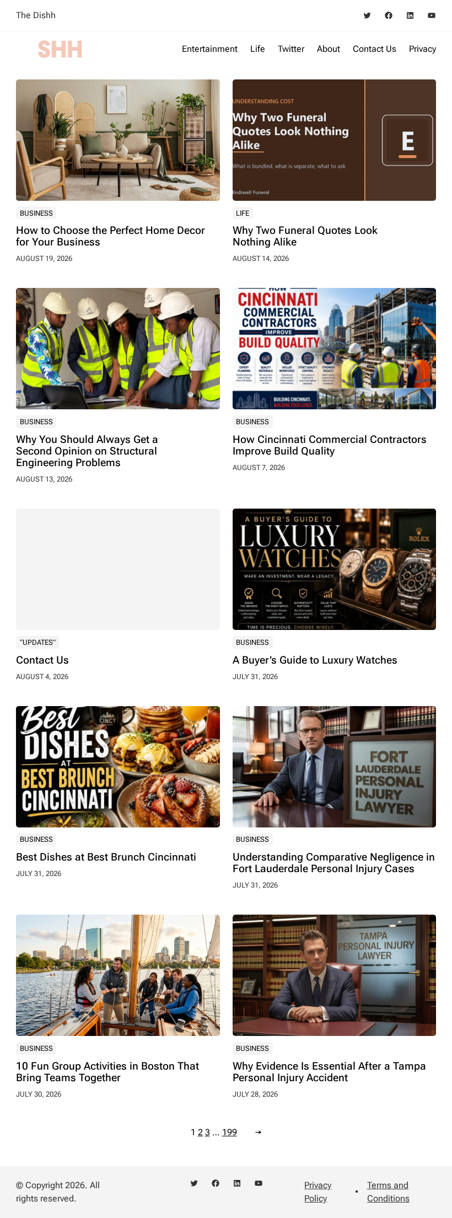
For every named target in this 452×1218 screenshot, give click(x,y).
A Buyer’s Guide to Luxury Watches (315, 660)
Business (36, 213)
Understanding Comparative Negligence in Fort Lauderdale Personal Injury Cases (334, 863)
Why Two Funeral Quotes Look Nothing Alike (305, 236)
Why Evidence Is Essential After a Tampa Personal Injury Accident (329, 1072)
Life (242, 213)
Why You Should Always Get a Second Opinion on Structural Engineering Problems (87, 451)
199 (229, 1132)
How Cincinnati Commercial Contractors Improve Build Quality (330, 445)
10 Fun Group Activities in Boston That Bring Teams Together (107, 1072)
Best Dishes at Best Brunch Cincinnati (106, 857)
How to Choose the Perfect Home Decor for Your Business (110, 236)
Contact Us (42, 660)
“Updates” (38, 642)
